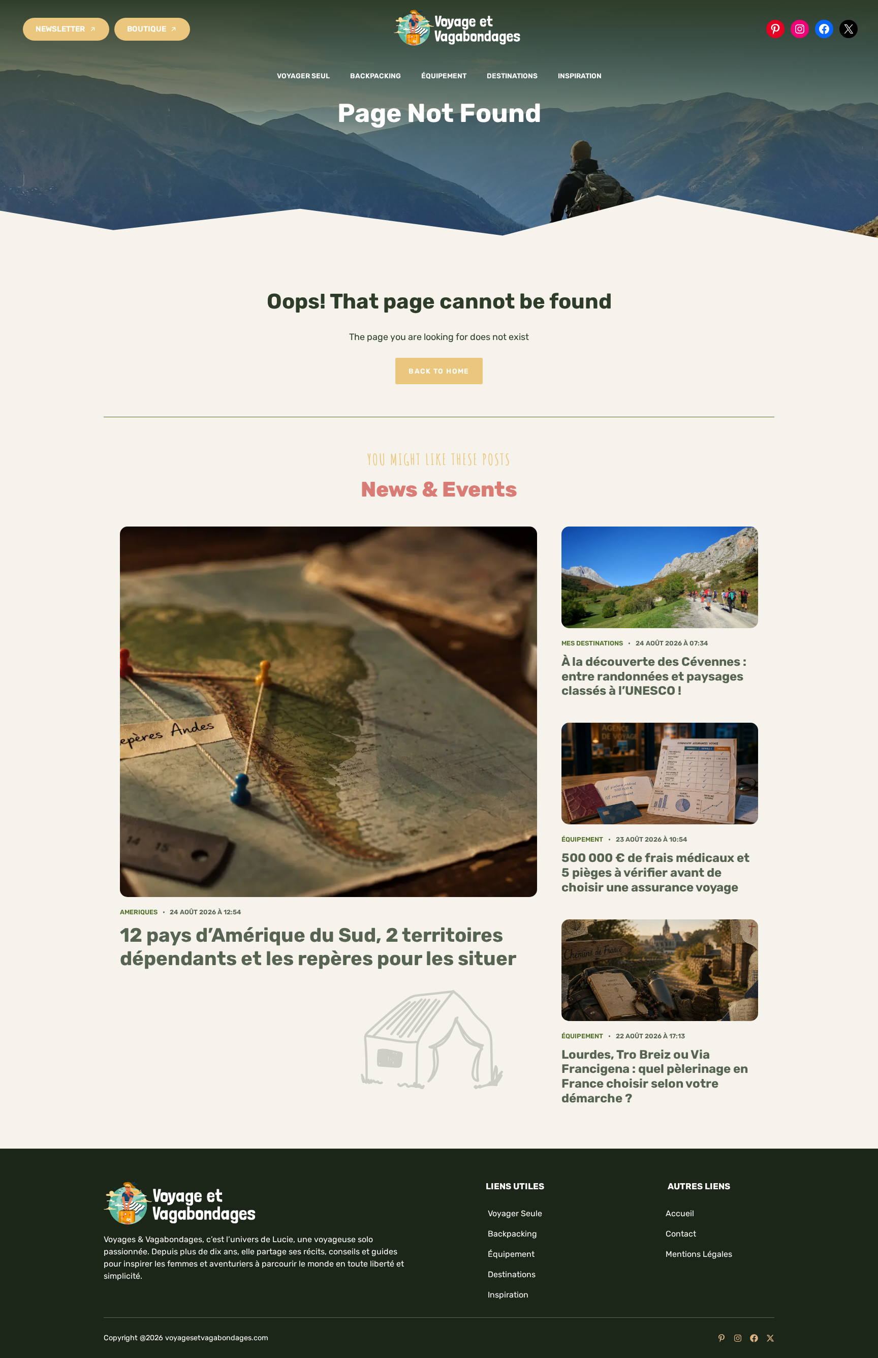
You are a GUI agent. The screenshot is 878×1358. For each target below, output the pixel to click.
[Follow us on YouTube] (721, 1338)
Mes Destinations (592, 643)
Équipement (443, 76)
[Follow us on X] (770, 1338)
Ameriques (139, 912)
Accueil (680, 1213)
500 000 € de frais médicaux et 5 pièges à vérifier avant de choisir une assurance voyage (655, 872)
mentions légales (699, 1254)
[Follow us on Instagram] (738, 1338)
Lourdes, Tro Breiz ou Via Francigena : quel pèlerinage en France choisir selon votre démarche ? (654, 1076)
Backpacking (375, 76)
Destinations (512, 76)
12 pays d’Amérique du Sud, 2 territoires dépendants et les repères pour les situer (318, 946)
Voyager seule (515, 1213)
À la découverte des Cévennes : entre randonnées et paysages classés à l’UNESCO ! (653, 676)
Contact (681, 1234)
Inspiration (580, 76)
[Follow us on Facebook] (754, 1338)
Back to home (439, 371)
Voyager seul (303, 76)
